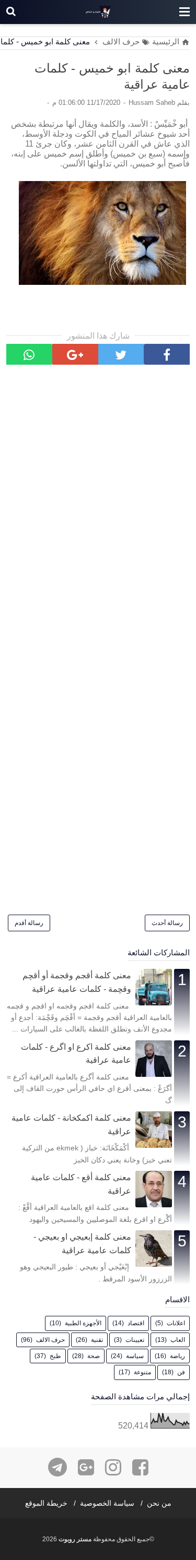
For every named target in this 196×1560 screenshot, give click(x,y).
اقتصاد (136, 1323)
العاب (177, 1339)
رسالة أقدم (29, 923)
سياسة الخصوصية (107, 1503)
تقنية (97, 1339)
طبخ (55, 1356)
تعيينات (134, 1339)
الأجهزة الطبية (83, 1323)
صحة (93, 1356)
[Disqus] (98, 510)
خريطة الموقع (46, 1503)
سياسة (135, 1356)
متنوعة (142, 1372)
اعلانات (176, 1323)
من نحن (159, 1503)
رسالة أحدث (167, 923)
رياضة (177, 1356)
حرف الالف (50, 1339)
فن (181, 1372)
